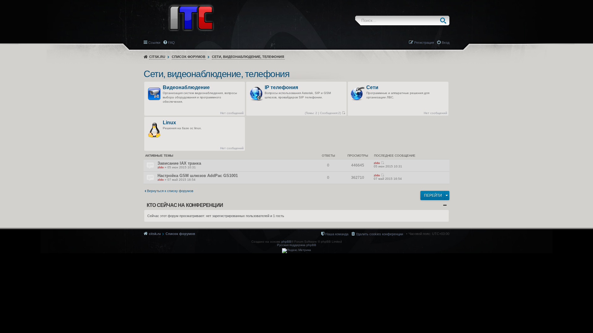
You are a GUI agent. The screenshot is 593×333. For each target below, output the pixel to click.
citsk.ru (157, 57)
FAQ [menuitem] (171, 42)
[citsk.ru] (191, 17)
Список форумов (188, 57)
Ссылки (154, 42)
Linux (169, 123)
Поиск (444, 20)
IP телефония (281, 87)
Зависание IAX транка (179, 163)
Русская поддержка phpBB (296, 245)
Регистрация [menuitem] (424, 42)
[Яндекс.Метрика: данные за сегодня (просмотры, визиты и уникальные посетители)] (296, 250)
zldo (161, 167)
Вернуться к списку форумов (170, 191)
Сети (372, 87)
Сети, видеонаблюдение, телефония (248, 57)
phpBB (286, 241)
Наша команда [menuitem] (336, 234)
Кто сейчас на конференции (185, 205)
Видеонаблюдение (186, 87)
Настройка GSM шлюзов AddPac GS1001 (198, 175)
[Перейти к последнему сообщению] (382, 163)
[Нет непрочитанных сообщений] (343, 113)
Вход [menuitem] (445, 42)
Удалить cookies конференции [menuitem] (379, 234)
